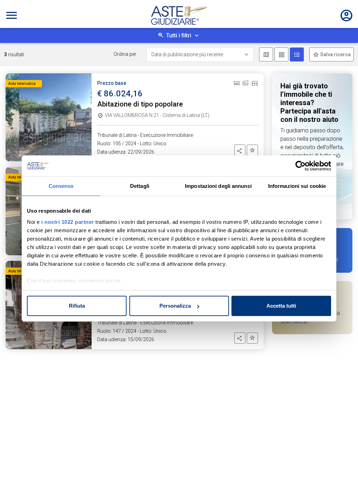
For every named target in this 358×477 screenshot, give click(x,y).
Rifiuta (77, 306)
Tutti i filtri (178, 35)
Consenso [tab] (61, 186)
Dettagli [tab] (139, 186)
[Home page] (179, 15)
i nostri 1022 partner (67, 222)
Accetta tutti (281, 306)
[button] (239, 150)
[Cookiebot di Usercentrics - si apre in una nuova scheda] (300, 166)
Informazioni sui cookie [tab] (297, 186)
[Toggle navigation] (11, 15)
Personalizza (175, 306)
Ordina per (125, 54)
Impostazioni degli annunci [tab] (218, 186)
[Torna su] (341, 460)
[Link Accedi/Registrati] (346, 15)
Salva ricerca (335, 54)
